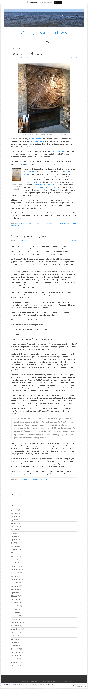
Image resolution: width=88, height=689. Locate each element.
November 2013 (16, 602)
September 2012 (16, 629)
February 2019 (16, 549)
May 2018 (14, 553)
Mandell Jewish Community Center (47, 185)
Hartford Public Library (48, 187)
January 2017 (15, 566)
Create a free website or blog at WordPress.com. (30, 681)
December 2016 (16, 569)
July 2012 (14, 636)
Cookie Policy (37, 686)
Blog (47, 42)
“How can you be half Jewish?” (30, 236)
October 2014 (15, 589)
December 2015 (16, 579)
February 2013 (16, 616)
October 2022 (15, 530)
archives (21, 223)
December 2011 (16, 652)
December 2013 (16, 599)
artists (38, 223)
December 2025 (16, 516)
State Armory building (32, 182)
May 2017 (14, 563)
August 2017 (15, 556)
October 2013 (15, 606)
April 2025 (14, 520)
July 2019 (14, 543)
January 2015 (15, 586)
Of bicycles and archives (44, 32)
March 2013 (15, 612)
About (41, 42)
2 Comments (73, 240)
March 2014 (15, 596)
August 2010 (15, 665)
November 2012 (16, 622)
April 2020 (14, 540)
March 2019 (15, 546)
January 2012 (15, 649)
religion (45, 479)
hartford (28, 223)
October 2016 (15, 573)
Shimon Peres (15, 225)
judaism (66, 223)
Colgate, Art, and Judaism (27, 53)
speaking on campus (37, 141)
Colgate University (35, 139)
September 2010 (16, 662)
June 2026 (14, 510)
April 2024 (14, 523)
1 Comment (73, 58)
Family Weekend (59, 151)
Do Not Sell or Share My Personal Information (58, 681)
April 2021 (14, 536)
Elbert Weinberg (59, 223)
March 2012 (15, 646)
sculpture (73, 223)
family (35, 479)
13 (26, 164)
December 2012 (16, 619)
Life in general (23, 479)
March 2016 (15, 576)
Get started (58, 2)
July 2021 (14, 533)
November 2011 (16, 655)
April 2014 (14, 593)
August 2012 (15, 632)
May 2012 (14, 639)
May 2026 (14, 513)
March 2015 (15, 583)
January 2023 (15, 526)
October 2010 (15, 659)
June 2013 (14, 609)
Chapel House (31, 172)
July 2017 (14, 559)
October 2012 (15, 626)
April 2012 (14, 642)
